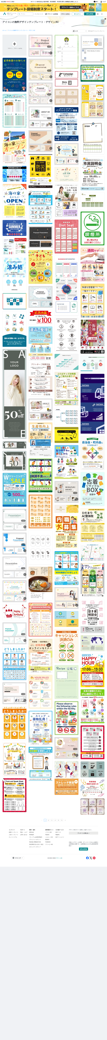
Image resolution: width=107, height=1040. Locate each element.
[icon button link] (97, 14)
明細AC (58, 834)
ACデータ (58, 832)
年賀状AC (47, 842)
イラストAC (48, 832)
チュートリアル (13, 837)
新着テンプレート (13, 832)
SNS (96, 1)
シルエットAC (49, 837)
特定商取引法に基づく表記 (36, 844)
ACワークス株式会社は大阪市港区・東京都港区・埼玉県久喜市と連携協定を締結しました (54, 1)
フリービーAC (49, 844)
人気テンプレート (13, 834)
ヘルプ (104, 1)
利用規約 (31, 834)
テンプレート (38, 14)
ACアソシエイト (60, 837)
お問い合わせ (23, 834)
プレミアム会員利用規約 (35, 837)
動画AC (47, 839)
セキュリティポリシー (35, 846)
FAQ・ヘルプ (23, 832)
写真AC (47, 834)
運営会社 (31, 832)
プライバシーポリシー (35, 839)
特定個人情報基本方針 (35, 842)
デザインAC (59, 858)
